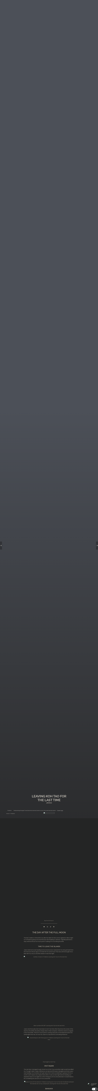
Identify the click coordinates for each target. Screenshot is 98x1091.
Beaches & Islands (32, 810)
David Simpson (50, 920)
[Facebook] (54, 927)
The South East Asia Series (50, 810)
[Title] (50, 927)
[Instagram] (47, 927)
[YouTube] (44, 927)
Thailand (9, 810)
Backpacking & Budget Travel (20, 810)
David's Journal (39, 810)
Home (7, 813)
